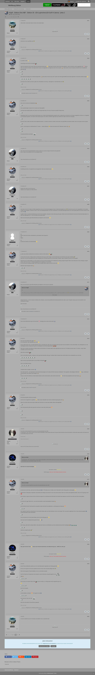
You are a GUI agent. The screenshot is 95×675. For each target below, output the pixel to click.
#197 (88, 479)
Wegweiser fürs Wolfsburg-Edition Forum (34, 49)
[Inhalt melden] (85, 34)
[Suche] (88, 1)
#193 (88, 338)
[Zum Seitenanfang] (93, 673)
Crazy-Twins (54, 31)
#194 (88, 395)
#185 (88, 148)
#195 (88, 428)
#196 (88, 453)
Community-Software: (47, 673)
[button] (71, 1)
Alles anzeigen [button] (54, 294)
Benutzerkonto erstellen (44, 646)
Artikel (8, 442)
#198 (88, 544)
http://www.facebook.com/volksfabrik (28, 159)
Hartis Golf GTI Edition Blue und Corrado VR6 (29, 446)
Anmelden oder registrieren (81, 1)
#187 (88, 186)
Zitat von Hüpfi (25, 287)
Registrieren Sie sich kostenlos (49, 643)
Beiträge (8, 33)
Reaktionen (8, 51)
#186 (88, 166)
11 (16, 16)
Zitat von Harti (25, 457)
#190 (88, 251)
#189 (88, 231)
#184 (88, 100)
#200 (88, 616)
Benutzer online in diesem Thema (12, 661)
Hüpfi (11, 14)
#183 (88, 58)
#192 (88, 318)
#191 (88, 282)
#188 (88, 204)
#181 (88, 20)
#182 (88, 38)
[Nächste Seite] (18, 17)
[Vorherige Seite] (5, 17)
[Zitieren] (88, 34)
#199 (88, 563)
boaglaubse (31, 311)
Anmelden (53, 646)
